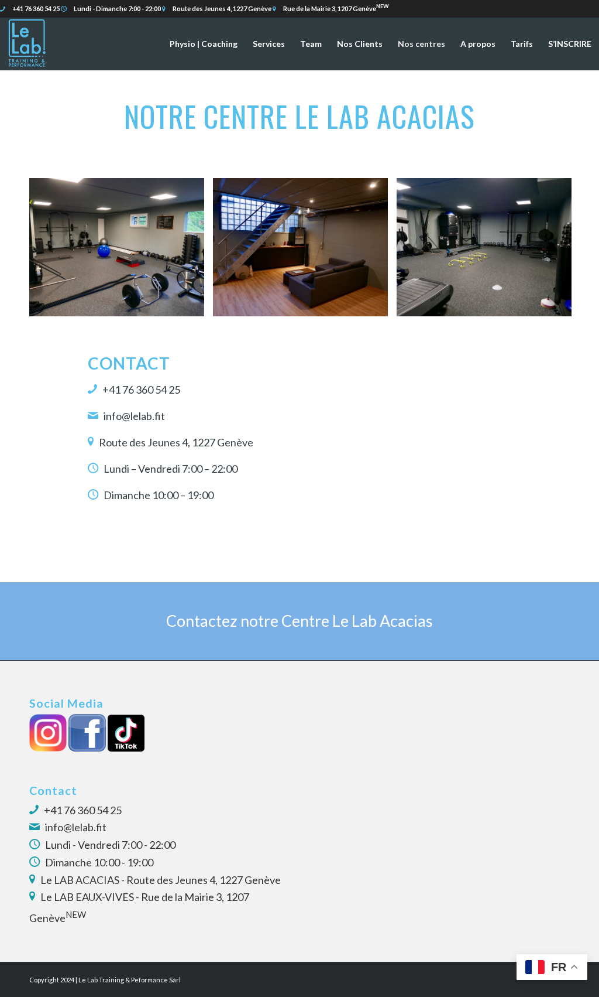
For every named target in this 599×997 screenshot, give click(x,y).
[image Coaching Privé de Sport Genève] (488, 251)
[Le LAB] (26, 44)
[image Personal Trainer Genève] (305, 251)
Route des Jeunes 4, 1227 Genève (222, 8)
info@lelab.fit (75, 827)
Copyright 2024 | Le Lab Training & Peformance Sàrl (105, 980)
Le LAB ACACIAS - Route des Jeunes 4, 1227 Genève (160, 879)
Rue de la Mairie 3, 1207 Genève (336, 8)
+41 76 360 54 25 (35, 8)
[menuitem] (203, 44)
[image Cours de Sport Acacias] (121, 251)
